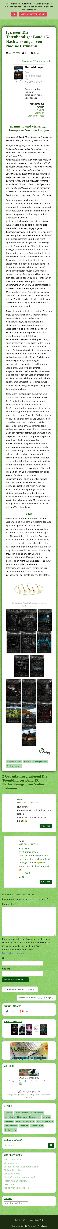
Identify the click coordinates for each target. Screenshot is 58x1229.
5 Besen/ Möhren (14, 761)
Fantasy (27, 761)
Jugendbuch (10, 1117)
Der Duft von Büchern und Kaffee (20, 1177)
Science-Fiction (37, 1125)
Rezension (38, 53)
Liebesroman (34, 1117)
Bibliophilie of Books (14, 1170)
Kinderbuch (22, 1117)
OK (14, 14)
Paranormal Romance (25, 1121)
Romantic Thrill (11, 1125)
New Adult (9, 1121)
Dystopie (8, 1112)
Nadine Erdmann (39, 111)
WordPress (42, 1226)
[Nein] (54, 9)
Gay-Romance (37, 1112)
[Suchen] (51, 1145)
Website (6, 968)
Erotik (17, 1112)
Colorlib (24, 1226)
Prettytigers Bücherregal (16, 1180)
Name (5, 958)
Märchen (46, 1117)
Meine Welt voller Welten (16, 1187)
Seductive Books (12, 1173)
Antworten (45, 826)
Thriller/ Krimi (10, 1130)
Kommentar (9, 904)
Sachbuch (24, 1125)
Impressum (20, 1220)
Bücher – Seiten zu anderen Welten (21, 1166)
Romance (49, 1121)
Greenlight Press (36, 115)
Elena (20, 799)
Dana (27, 53)
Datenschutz (36, 1220)
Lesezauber (9, 1184)
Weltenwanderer (12, 1163)
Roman (40, 1121)
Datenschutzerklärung (33, 14)
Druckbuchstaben (13, 1159)
